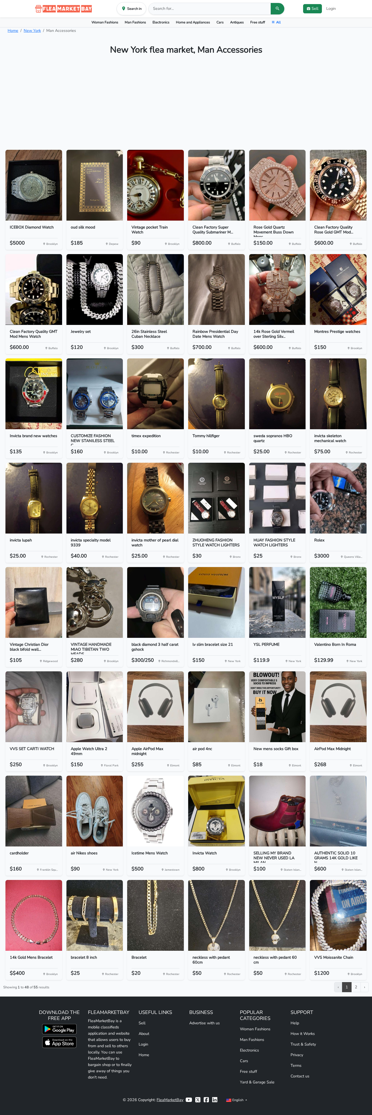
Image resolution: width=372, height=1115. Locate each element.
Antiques (237, 22)
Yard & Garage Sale (257, 1082)
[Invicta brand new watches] (33, 393)
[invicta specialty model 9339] (94, 498)
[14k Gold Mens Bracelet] (33, 915)
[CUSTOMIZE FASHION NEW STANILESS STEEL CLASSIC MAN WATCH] (94, 393)
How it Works (303, 1033)
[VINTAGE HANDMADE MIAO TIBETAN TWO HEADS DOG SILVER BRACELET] (94, 602)
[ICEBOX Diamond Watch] (33, 185)
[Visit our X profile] (198, 1100)
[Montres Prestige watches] (338, 289)
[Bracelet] (155, 915)
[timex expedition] (155, 393)
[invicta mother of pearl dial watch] (155, 498)
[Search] (277, 8)
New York (32, 30)
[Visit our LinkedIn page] (214, 1100)
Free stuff (257, 22)
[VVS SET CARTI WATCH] (33, 706)
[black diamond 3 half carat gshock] (155, 602)
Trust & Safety (303, 1044)
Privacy (297, 1055)
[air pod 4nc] (216, 706)
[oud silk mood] (94, 185)
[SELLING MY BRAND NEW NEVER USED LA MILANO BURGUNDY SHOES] (277, 811)
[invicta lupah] (33, 498)
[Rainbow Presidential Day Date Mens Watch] (216, 289)
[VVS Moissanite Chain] (338, 915)
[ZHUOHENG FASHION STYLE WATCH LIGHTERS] (216, 498)
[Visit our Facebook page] (206, 1100)
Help (295, 1023)
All (278, 22)
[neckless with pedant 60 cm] (277, 915)
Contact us (300, 1076)
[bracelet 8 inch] (94, 915)
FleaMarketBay (170, 1099)
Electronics (161, 22)
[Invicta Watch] (216, 811)
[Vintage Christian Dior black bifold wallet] (33, 602)
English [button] (237, 1100)
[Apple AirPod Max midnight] (155, 706)
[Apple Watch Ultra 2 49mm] (94, 706)
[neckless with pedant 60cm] (216, 915)
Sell (142, 1023)
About (144, 1033)
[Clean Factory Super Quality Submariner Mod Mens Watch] (216, 185)
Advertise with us (204, 1023)
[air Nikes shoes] (94, 811)
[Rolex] (338, 498)
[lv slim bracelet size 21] (216, 602)
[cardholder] (33, 811)
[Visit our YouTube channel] (188, 1100)
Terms (296, 1065)
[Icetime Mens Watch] (155, 811)
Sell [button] (315, 8)
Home (13, 30)
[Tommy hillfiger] (216, 393)
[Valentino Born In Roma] (338, 602)
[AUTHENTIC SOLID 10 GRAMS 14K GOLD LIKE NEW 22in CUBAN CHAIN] (338, 811)
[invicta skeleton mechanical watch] (338, 393)
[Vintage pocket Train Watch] (155, 185)
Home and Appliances (193, 22)
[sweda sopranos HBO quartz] (277, 393)
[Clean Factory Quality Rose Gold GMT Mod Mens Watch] (338, 185)
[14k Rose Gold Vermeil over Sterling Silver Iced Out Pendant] (277, 289)
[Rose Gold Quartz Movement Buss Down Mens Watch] (277, 185)
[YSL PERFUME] (277, 602)
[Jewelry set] (94, 289)
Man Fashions (135, 22)
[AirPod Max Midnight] (338, 706)
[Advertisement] (186, 104)
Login (331, 8)
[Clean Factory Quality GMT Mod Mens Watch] (33, 289)
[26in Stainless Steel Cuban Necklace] (155, 289)
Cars (220, 22)
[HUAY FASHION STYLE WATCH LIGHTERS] (277, 498)
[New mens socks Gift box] (277, 706)
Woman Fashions (105, 22)
